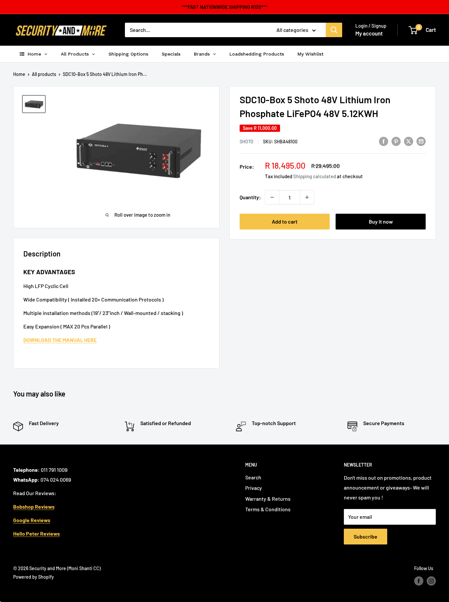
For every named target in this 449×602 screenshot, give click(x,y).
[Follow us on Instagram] (431, 581)
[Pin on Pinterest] (396, 141)
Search (253, 477)
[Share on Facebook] (383, 141)
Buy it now (381, 221)
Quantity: (250, 197)
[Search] (334, 30)
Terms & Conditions (268, 509)
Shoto (246, 141)
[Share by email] (421, 141)
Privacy (253, 488)
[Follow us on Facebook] (418, 581)
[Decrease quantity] (272, 197)
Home (19, 74)
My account (369, 33)
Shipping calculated (314, 176)
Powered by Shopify (33, 577)
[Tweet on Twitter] (408, 141)
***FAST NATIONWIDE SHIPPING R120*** (224, 7)
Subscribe (365, 536)
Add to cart (284, 221)
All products (44, 74)
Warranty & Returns (268, 498)
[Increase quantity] (307, 197)
